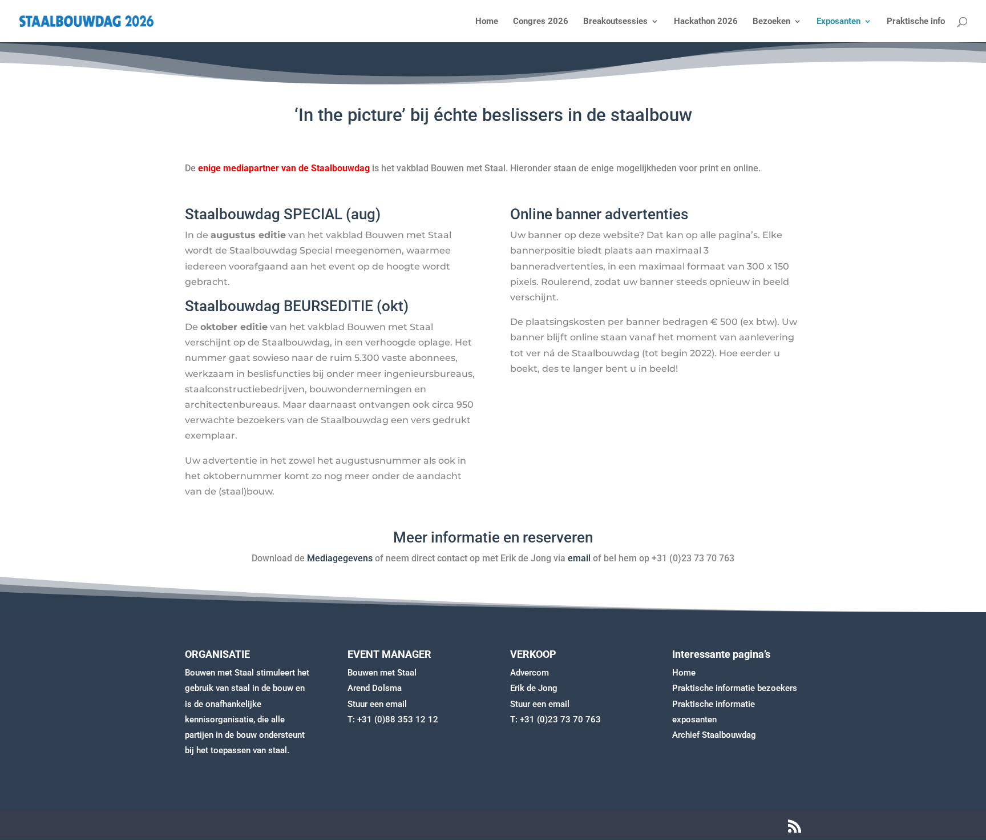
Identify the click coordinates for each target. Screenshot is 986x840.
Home (486, 21)
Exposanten (838, 21)
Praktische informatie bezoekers (734, 688)
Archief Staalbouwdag (714, 735)
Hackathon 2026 (706, 21)
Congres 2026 (540, 21)
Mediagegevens (340, 558)
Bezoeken (771, 21)
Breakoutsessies (615, 21)
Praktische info (916, 21)
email (579, 558)
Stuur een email (377, 704)
